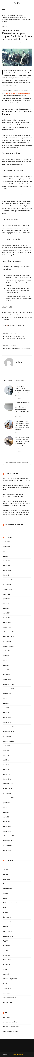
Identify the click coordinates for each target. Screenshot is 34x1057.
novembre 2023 (8, 689)
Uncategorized (8, 1002)
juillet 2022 (6, 751)
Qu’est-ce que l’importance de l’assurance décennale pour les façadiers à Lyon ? (22, 391)
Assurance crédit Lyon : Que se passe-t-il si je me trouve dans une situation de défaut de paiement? (22, 425)
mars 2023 (6, 713)
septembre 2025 (8, 589)
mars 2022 (6, 770)
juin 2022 (6, 755)
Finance (5, 927)
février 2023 (7, 717)
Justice (5, 950)
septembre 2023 (8, 694)
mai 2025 (6, 608)
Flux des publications (10, 1022)
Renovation (7, 960)
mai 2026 (6, 556)
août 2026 (6, 542)
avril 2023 (6, 708)
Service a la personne (10, 979)
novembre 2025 (8, 580)
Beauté (5, 874)
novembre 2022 (8, 732)
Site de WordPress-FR (10, 1031)
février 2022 (7, 774)
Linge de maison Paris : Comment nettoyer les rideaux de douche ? (14, 337)
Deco (5, 898)
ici (7, 326)
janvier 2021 (7, 831)
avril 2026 (6, 561)
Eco (4, 908)
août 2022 (6, 746)
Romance (6, 964)
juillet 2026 (6, 547)
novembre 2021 (8, 788)
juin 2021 (5, 807)
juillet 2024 (6, 656)
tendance (6, 993)
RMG (17, 3)
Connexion (6, 1017)
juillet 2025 (6, 599)
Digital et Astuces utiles (11, 903)
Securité (4, 26)
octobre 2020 (7, 845)
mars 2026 (6, 566)
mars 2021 (6, 822)
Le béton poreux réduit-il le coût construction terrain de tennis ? (14, 495)
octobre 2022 (7, 736)
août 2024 (6, 651)
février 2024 (7, 675)
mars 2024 (6, 670)
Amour (5, 870)
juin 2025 (6, 604)
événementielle (8, 922)
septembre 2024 (8, 646)
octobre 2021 (7, 793)
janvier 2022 (7, 779)
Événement (7, 917)
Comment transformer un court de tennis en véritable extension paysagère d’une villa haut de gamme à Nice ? (16, 503)
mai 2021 (6, 812)
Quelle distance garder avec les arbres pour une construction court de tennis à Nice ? (16, 487)
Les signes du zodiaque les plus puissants (16, 348)
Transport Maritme (9, 998)
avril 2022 (6, 765)
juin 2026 (6, 551)
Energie (5, 912)
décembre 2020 (8, 836)
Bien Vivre (6, 879)
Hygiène (6, 941)
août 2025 (6, 594)
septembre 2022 (8, 741)
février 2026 (7, 570)
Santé (5, 969)
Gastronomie (7, 931)
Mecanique (6, 955)
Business (6, 884)
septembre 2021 (8, 798)
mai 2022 (6, 760)
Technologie (7, 988)
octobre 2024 (7, 641)
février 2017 (7, 850)
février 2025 (7, 622)
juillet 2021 (6, 803)
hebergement (8, 936)
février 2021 (7, 826)
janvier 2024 (7, 679)
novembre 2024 (8, 637)
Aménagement (8, 865)
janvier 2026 (7, 575)
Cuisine (5, 893)
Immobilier (6, 946)
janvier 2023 (7, 722)
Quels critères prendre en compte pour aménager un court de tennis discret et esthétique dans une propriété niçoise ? (16, 512)
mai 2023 (6, 703)
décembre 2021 (8, 784)
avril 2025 (6, 613)
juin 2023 (6, 698)
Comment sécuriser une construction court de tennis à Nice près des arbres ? (16, 479)
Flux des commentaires (11, 1027)
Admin (6, 45)
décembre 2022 (8, 727)
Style (5, 984)
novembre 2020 (8, 841)
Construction (7, 889)
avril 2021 (6, 817)
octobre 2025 (7, 584)
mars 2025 (6, 618)
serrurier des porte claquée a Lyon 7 (19, 93)
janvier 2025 (7, 627)
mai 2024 (6, 665)
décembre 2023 (8, 684)
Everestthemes (18, 1055)
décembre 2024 (8, 632)
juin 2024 (6, 660)
